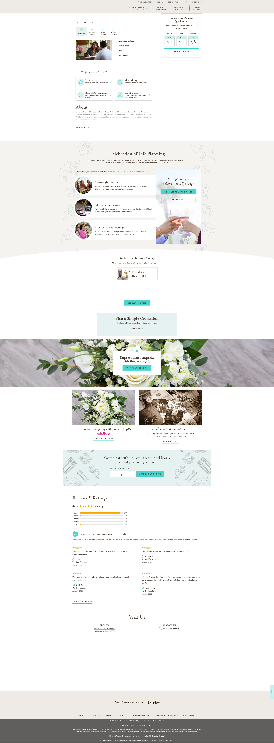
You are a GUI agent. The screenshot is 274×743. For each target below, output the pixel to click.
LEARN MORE (137, 329)
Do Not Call (174, 715)
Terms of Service (141, 715)
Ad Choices (190, 715)
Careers (108, 715)
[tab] (81, 31)
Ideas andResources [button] (177, 8)
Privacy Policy (123, 715)
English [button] (195, 2)
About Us (83, 715)
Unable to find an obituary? (170, 428)
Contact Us (173, 2)
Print (185, 2)
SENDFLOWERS (197, 8)
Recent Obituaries (160, 8)
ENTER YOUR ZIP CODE (120, 468)
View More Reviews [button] (82, 602)
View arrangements (103, 439)
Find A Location (145, 2)
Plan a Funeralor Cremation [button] (137, 8)
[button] (196, 2)
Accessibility (159, 715)
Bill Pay (160, 2)
